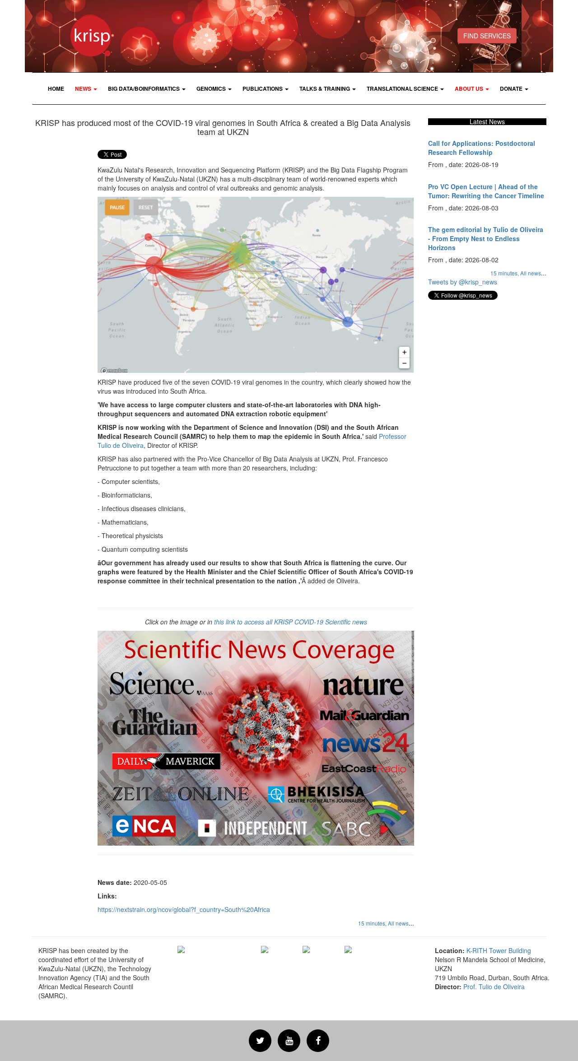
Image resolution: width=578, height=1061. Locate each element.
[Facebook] (318, 1040)
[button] (86, 88)
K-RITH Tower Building (498, 950)
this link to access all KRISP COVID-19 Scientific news (290, 621)
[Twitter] (260, 1040)
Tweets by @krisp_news (462, 281)
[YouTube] (289, 1040)
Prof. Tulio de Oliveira (494, 986)
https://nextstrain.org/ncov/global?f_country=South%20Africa (184, 909)
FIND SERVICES (487, 35)
